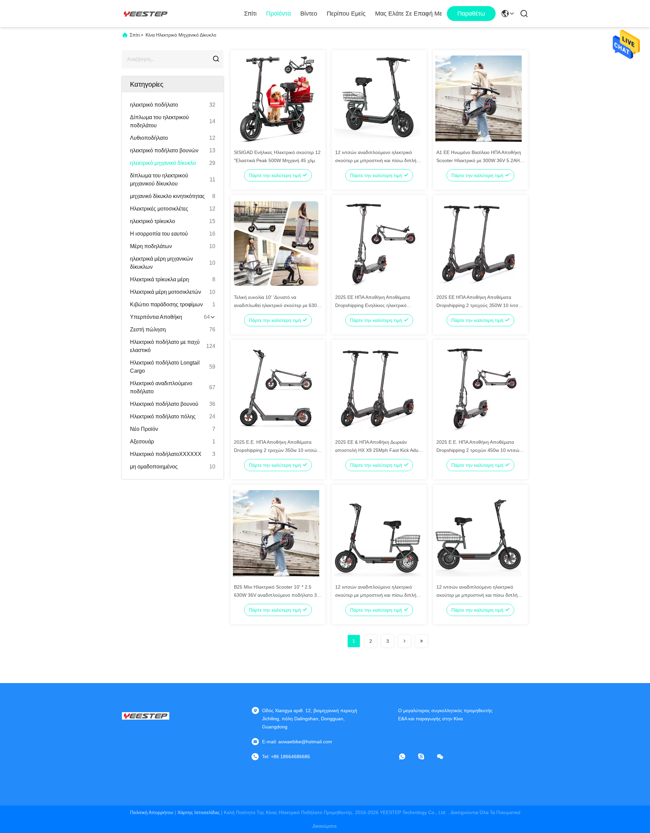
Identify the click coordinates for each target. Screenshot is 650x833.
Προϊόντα (278, 13)
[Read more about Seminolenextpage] (404, 641)
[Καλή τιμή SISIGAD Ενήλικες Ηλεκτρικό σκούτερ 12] (276, 98)
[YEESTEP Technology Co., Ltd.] (145, 13)
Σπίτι (250, 13)
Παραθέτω (471, 13)
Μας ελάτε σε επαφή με (408, 13)
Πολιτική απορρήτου (151, 812)
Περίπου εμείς (346, 13)
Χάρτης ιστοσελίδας (198, 812)
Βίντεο (308, 13)
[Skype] (426, 756)
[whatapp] (407, 756)
